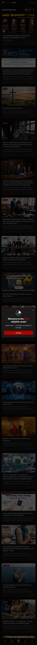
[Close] (33, 310)
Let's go (18, 333)
